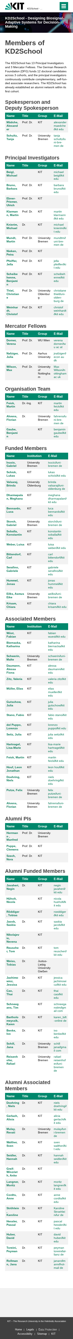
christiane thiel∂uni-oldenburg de (60, 295)
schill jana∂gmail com (60, 1047)
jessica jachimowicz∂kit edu (60, 981)
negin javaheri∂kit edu (59, 889)
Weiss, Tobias (11, 962)
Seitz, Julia (13, 734)
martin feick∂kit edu (59, 406)
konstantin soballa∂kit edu (54, 535)
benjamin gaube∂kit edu (60, 433)
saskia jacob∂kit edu (59, 925)
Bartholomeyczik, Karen (12, 1021)
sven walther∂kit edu (60, 1146)
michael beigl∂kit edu (59, 175)
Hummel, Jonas (12, 582)
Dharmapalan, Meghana (14, 496)
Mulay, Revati (10, 1130)
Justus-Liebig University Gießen (44, 966)
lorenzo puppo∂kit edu (57, 726)
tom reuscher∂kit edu (60, 951)
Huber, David (10, 1236)
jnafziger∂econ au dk (60, 357)
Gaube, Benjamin (12, 433)
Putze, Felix (14, 790)
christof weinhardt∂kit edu (60, 311)
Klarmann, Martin (12, 213)
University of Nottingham (44, 372)
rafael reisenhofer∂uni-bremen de (60, 1063)
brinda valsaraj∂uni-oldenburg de (56, 485)
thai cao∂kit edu (58, 994)
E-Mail (58, 116)
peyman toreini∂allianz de (60, 1251)
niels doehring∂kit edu (56, 780)
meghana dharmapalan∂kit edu (57, 498)
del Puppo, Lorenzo (13, 726)
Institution (34, 456)
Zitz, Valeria (14, 679)
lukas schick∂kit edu (57, 473)
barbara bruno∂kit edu (59, 188)
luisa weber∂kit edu (57, 546)
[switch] (54, 6)
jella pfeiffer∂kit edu (60, 264)
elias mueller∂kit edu (55, 692)
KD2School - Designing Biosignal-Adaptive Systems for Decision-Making (35, 8)
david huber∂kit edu (59, 1238)
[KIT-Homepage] (14, 6)
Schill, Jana (10, 1045)
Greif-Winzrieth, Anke (12, 1172)
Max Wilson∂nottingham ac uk (60, 372)
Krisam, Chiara (11, 605)
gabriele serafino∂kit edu (55, 571)
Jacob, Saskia (11, 923)
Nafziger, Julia (12, 355)
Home (18, 1329)
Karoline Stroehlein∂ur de (59, 1212)
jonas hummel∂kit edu (55, 584)
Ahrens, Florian (11, 418)
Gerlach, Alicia (12, 1117)
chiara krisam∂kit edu (57, 605)
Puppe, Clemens (12, 847)
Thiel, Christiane (12, 294)
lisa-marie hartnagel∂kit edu (56, 748)
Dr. (24, 224)
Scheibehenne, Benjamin (12, 279)
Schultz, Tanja (12, 137)
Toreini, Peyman (11, 1249)
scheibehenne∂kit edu (59, 277)
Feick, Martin (10, 404)
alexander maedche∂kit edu (60, 126)
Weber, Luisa (15, 544)
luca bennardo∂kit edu (56, 512)
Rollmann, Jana (12, 1262)
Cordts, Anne (11, 1196)
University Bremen (44, 137)
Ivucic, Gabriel (11, 464)
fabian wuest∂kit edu (56, 634)
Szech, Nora (11, 857)
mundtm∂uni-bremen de (60, 241)
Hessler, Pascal (11, 1223)
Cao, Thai (9, 992)
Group (42, 116)
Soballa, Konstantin (14, 533)
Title (25, 116)
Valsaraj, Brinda (12, 483)
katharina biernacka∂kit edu (56, 646)
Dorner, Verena (11, 342)
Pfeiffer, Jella (11, 262)
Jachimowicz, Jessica (12, 981)
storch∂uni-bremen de (55, 523)
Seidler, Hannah (11, 1157)
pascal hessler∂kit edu (60, 1225)
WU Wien (44, 340)
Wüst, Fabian (11, 634)
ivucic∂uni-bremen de (55, 464)
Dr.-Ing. (27, 403)
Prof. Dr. (27, 122)
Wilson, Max (11, 368)
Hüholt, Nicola (11, 900)
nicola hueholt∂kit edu (60, 902)
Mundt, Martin (11, 239)
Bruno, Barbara (11, 186)
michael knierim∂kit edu (60, 228)
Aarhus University (44, 355)
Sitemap (42, 1333)
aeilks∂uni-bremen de (55, 595)
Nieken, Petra (11, 252)
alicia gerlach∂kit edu (60, 1119)
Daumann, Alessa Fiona (13, 669)
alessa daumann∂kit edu (56, 669)
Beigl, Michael (11, 173)
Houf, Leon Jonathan (14, 769)
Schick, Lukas (11, 473)
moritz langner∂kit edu (60, 1185)
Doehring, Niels (13, 778)
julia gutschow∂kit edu (56, 705)
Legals (30, 1329)
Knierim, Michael (12, 226)
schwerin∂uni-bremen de (57, 657)
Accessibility (24, 1333)
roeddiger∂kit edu (60, 913)
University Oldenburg (44, 294)
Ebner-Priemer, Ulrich (11, 202)
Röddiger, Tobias (12, 913)
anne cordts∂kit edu (60, 1198)
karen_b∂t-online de (60, 1019)
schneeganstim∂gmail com (60, 1007)
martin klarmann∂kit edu (60, 215)
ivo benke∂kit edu (60, 1034)
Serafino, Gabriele (12, 569)
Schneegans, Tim (12, 1005)
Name (10, 116)
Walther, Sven (11, 1144)
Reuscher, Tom (12, 949)
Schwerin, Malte (13, 657)
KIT (40, 122)
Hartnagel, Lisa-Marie (13, 746)
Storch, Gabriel (11, 523)
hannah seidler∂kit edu (60, 1159)
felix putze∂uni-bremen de (55, 793)
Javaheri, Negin (12, 887)
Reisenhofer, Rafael (12, 1060)
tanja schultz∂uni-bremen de (60, 140)
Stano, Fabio (15, 715)
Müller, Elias (14, 688)
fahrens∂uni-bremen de (60, 420)
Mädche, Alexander (12, 126)
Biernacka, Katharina (13, 644)
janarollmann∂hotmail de (59, 1264)
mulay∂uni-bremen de (60, 1132)
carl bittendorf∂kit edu (56, 558)
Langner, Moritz (12, 1183)
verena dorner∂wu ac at (60, 344)
